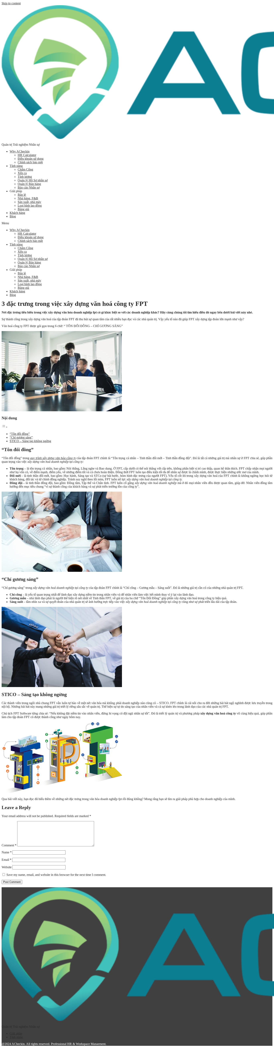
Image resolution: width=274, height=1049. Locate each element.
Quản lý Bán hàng (29, 184)
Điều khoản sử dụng (31, 158)
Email (6, 859)
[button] (137, 223)
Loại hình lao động (30, 205)
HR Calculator (27, 155)
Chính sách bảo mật (30, 162)
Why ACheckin (19, 151)
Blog (13, 216)
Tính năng (16, 166)
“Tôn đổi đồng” (20, 434)
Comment (9, 845)
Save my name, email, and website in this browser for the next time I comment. (56, 874)
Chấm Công (25, 169)
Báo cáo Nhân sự (29, 187)
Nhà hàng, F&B (28, 198)
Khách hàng (17, 212)
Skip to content (11, 3)
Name (7, 852)
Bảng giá (23, 209)
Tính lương (25, 176)
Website (7, 867)
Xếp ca (22, 173)
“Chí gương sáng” (21, 437)
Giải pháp (16, 1033)
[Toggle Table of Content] (5, 427)
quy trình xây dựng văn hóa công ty (53, 458)
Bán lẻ (22, 194)
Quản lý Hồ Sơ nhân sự (33, 180)
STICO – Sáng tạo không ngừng (30, 441)
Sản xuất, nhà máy (29, 202)
